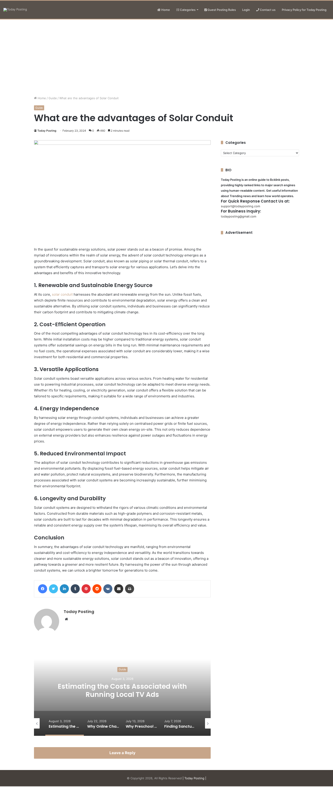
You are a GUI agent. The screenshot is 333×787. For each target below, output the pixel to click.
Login (246, 10)
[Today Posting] (15, 10)
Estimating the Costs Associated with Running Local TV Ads (122, 691)
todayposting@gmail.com (238, 216)
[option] (122, 690)
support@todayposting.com (240, 206)
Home (165, 10)
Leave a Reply (122, 753)
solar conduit (62, 294)
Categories (187, 10)
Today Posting (46, 130)
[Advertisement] (166, 57)
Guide (52, 98)
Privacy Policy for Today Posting (304, 10)
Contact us (267, 10)
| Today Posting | (194, 778)
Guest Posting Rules (221, 10)
